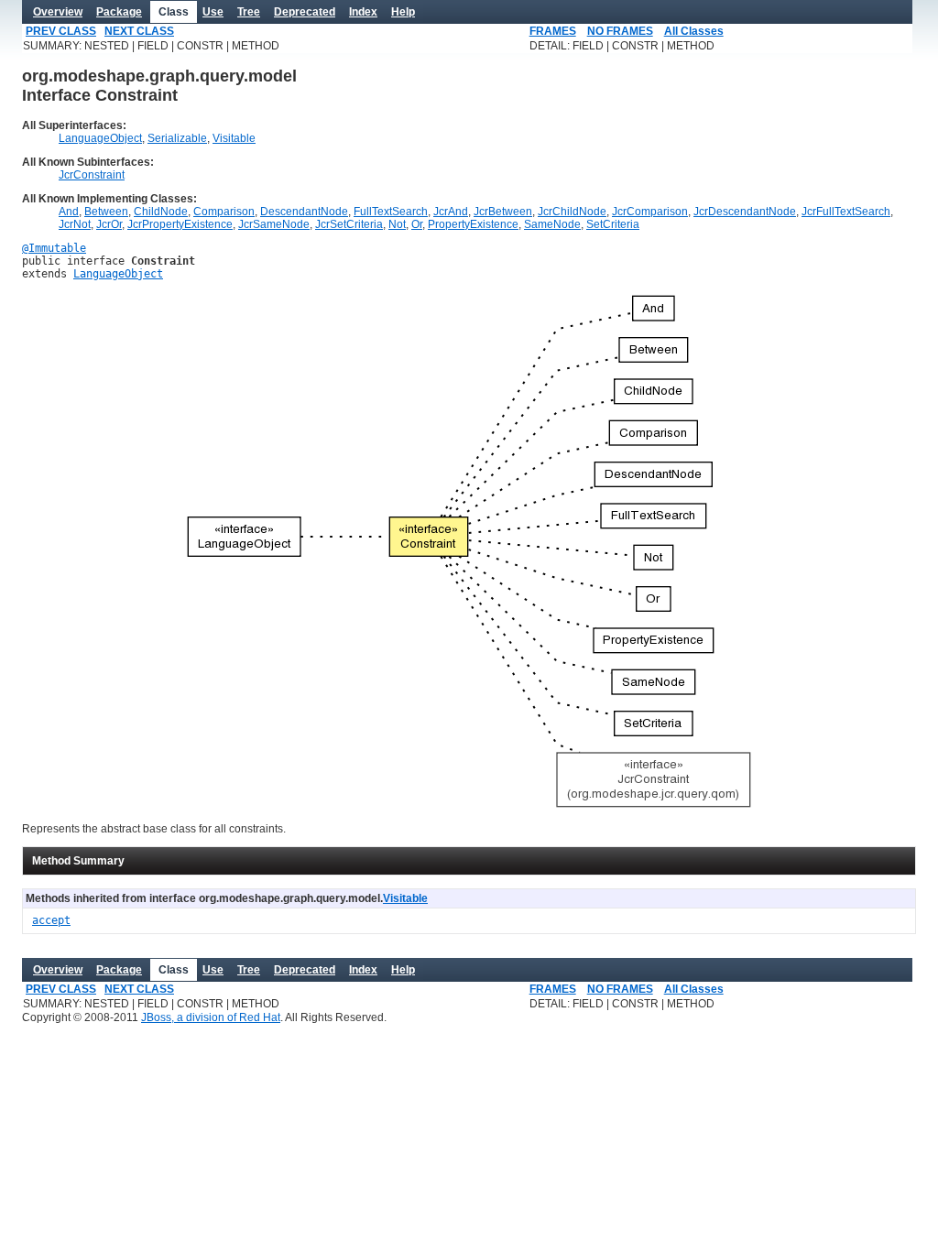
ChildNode (161, 211)
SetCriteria (612, 224)
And (69, 211)
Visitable (234, 138)
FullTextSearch (391, 211)
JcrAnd (450, 211)
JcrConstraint (92, 175)
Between (106, 211)
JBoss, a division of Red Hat (210, 1017)
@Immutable (54, 248)
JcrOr (109, 224)
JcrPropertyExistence (180, 224)
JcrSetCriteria (349, 224)
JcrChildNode (572, 211)
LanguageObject (100, 138)
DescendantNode (304, 211)
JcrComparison (650, 211)
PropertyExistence (473, 224)
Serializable (177, 138)
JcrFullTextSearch (846, 211)
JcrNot (75, 224)
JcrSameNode (274, 224)
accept (51, 920)
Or (416, 224)
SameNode (552, 224)
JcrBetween (503, 211)
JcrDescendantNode (744, 211)
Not (397, 224)
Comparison (224, 211)
